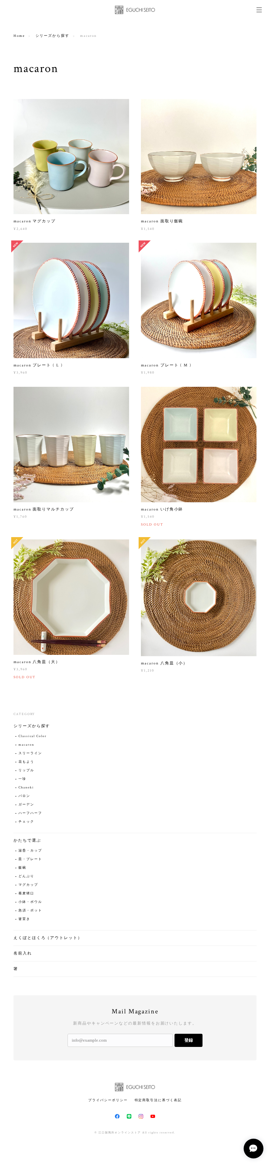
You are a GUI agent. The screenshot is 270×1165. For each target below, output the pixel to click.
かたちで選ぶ (27, 840)
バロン (24, 796)
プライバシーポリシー (107, 1100)
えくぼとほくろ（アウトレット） (48, 937)
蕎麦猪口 (26, 893)
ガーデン (26, 805)
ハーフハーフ (30, 813)
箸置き (24, 919)
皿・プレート (30, 859)
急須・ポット (30, 910)
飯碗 (22, 868)
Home (19, 36)
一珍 (22, 779)
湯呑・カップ (30, 851)
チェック (26, 822)
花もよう (26, 762)
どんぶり (26, 876)
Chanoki (26, 787)
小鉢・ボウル (30, 902)
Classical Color (32, 736)
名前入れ (23, 953)
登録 (188, 1040)
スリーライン (30, 753)
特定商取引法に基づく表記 (158, 1100)
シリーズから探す (52, 36)
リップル (26, 770)
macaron (26, 745)
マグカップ (28, 885)
